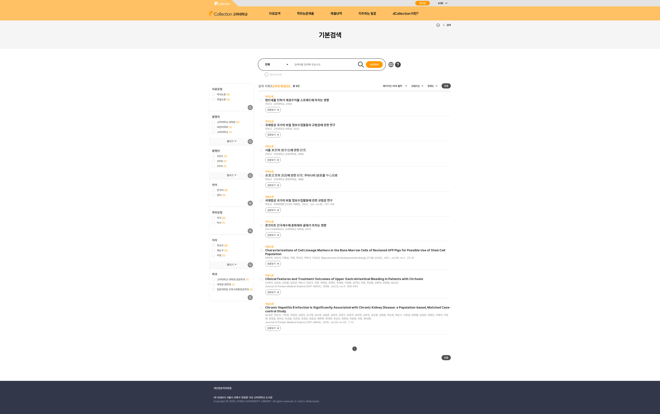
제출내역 (336, 13)
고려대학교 (224, 132)
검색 (449, 25)
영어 (221, 195)
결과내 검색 (276, 74)
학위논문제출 (305, 13)
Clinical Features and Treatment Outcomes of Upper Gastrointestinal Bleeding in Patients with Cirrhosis (344, 279)
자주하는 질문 (367, 13)
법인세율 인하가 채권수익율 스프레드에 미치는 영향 (297, 100)
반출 (446, 357)
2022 (222, 156)
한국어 (222, 190)
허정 (221, 255)
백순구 (222, 250)
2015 (221, 166)
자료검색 (274, 13)
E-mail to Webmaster (307, 401)
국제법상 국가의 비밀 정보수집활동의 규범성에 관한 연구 (300, 125)
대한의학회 (224, 127)
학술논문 (223, 99)
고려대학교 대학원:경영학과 (233, 279)
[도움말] (398, 65)
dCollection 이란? (406, 13)
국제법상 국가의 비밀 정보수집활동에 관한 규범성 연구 (299, 200)
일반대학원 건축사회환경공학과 (234, 289)
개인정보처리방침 (223, 388)
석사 (221, 217)
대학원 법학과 (226, 284)
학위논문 (223, 94)
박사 (221, 222)
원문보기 (271, 109)
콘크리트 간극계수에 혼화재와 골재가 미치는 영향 (295, 225)
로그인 (422, 3)
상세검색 (374, 64)
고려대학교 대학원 (228, 122)
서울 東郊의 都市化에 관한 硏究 (285, 150)
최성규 (222, 245)
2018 (221, 161)
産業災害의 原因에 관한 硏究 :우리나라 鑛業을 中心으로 (301, 175)
